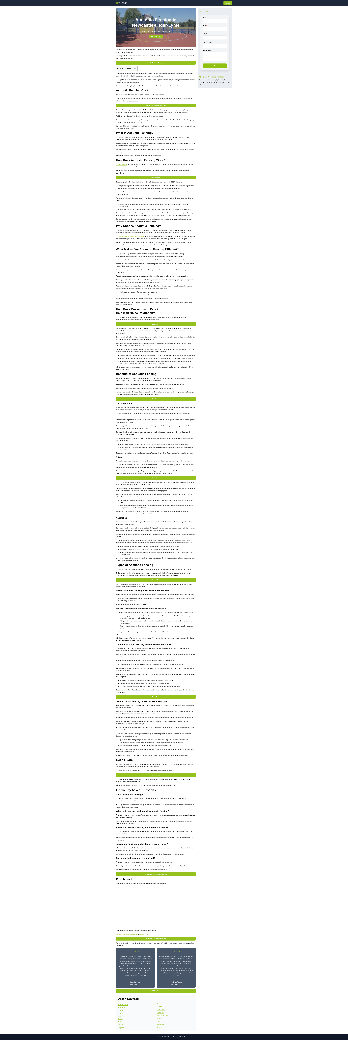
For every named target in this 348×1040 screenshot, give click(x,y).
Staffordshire (122, 1022)
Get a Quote (154, 36)
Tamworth (160, 1027)
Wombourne (160, 1024)
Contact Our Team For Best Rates (156, 105)
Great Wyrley (161, 1009)
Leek (119, 1016)
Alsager (135, 934)
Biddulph (142, 934)
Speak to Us (156, 399)
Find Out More (155, 177)
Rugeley (121, 1028)
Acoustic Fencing (121, 164)
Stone (147, 934)
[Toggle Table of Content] (134, 68)
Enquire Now (156, 775)
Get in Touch (156, 477)
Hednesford (160, 1004)
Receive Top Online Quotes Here (156, 938)
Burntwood (160, 1012)
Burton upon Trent (162, 1015)
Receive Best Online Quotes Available (155, 874)
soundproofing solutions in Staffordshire (131, 236)
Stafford (120, 1019)
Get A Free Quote (156, 991)
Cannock (159, 1007)
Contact (227, 3)
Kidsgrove (129, 934)
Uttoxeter (121, 1025)
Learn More (155, 324)
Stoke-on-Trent (121, 934)
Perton (159, 1021)
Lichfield (159, 1018)
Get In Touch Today (156, 62)
